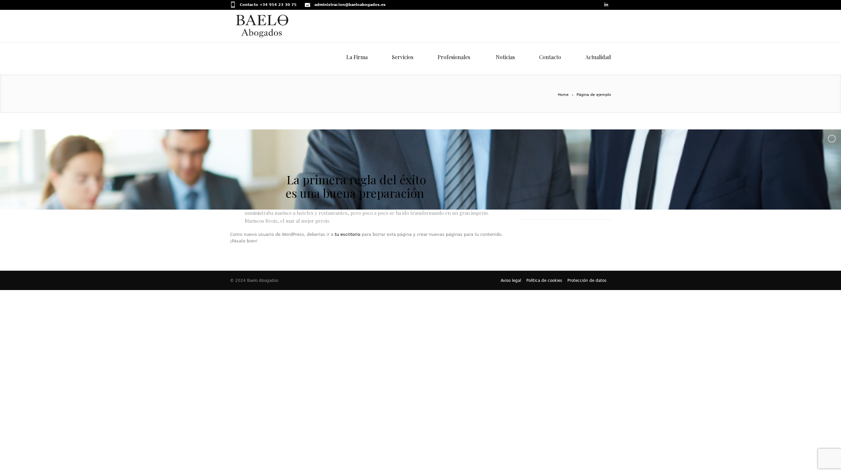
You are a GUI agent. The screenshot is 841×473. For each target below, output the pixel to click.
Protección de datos (586, 280)
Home (563, 95)
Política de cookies (544, 280)
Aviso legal (511, 280)
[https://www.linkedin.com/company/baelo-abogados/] (606, 5)
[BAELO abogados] (294, 26)
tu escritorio (347, 234)
